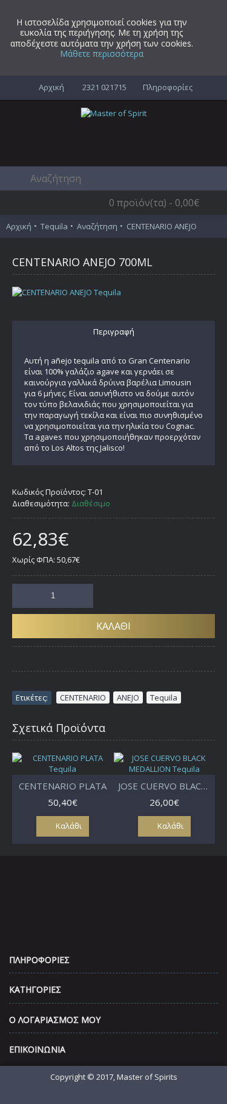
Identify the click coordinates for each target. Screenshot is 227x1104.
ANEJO (128, 697)
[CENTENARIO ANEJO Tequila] (113, 292)
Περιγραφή (113, 331)
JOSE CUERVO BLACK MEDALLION (166, 786)
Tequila (163, 697)
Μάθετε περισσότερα (101, 53)
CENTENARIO (83, 697)
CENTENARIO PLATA (63, 786)
